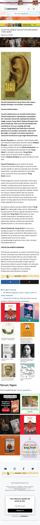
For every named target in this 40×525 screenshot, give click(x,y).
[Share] (10, 282)
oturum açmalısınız (24, 390)
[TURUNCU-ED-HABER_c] (20, 15)
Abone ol (20, 510)
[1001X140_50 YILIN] (20, 5)
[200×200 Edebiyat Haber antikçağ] (10, 434)
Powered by (15, 516)
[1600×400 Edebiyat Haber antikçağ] (20, 47)
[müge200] (10, 413)
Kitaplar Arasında (9, 290)
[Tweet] (29, 282)
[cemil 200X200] (30, 413)
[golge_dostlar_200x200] (29, 321)
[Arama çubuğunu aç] (28, 9)
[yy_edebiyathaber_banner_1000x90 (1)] (20, 278)
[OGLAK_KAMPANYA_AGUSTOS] (10, 321)
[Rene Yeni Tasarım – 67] (30, 460)
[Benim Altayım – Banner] (10, 455)
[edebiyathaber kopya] (20, 20)
